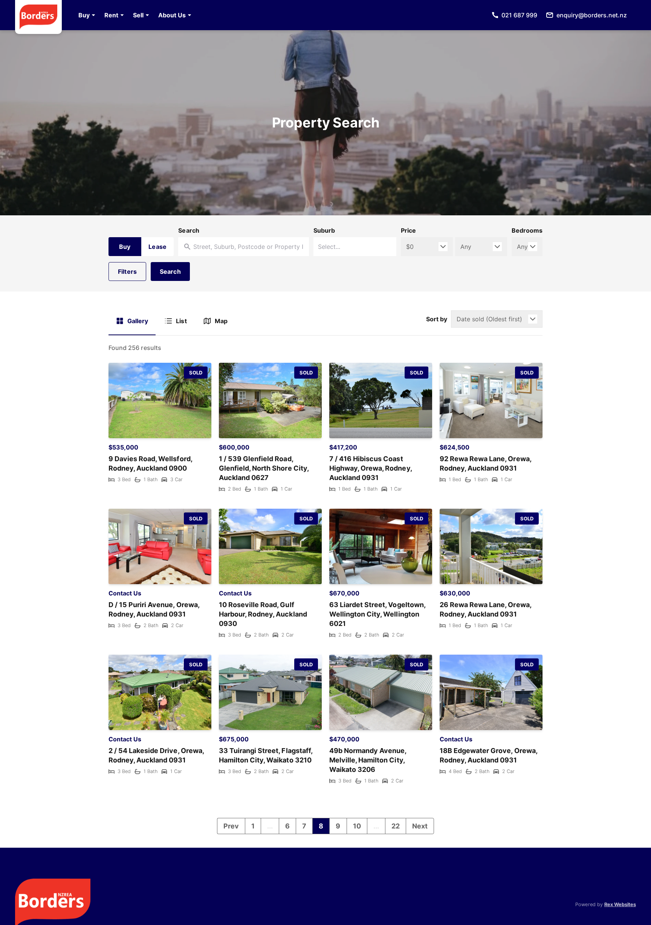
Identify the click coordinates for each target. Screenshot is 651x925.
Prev (231, 826)
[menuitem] (87, 15)
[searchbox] (374, 246)
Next (420, 826)
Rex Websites (620, 904)
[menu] (132, 15)
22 (395, 826)
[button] (87, 15)
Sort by (436, 319)
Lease (157, 246)
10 (357, 826)
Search (170, 271)
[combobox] (354, 246)
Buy (124, 246)
